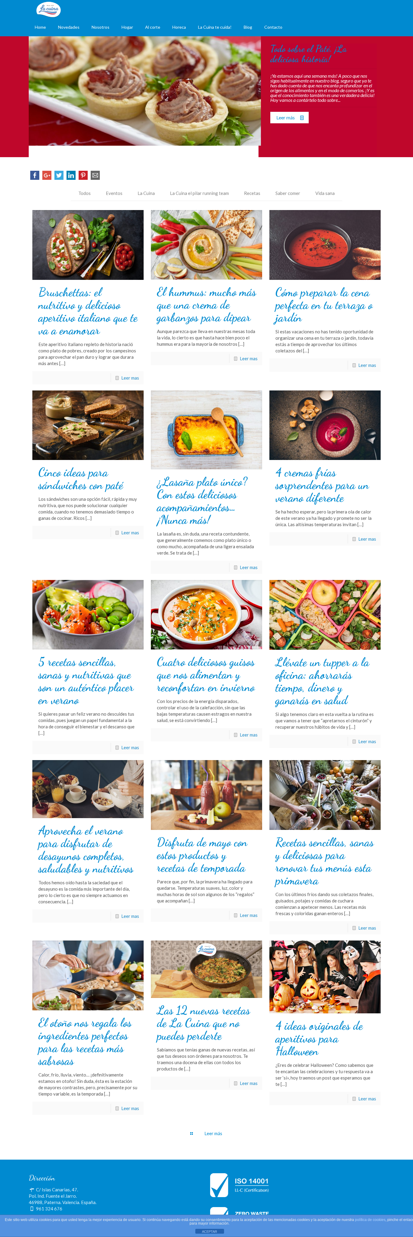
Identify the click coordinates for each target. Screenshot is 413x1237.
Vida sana (325, 193)
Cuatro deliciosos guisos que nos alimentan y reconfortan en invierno (206, 674)
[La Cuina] (48, 9)
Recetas (252, 193)
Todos (84, 193)
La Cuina (146, 193)
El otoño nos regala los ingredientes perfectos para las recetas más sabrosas (85, 1042)
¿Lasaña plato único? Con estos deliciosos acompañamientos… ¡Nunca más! (202, 501)
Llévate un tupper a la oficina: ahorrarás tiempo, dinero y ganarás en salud (322, 681)
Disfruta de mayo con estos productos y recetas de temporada (202, 855)
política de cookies (370, 1220)
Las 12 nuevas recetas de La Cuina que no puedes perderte (203, 1023)
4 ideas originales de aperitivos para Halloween (319, 1038)
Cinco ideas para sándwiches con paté (80, 478)
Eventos (114, 193)
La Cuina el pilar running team (199, 193)
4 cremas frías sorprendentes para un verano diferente (322, 485)
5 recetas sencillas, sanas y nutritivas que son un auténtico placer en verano (86, 681)
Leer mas (130, 377)
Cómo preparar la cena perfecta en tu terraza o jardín (323, 305)
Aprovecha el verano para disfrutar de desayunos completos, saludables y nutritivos (85, 850)
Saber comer (287, 193)
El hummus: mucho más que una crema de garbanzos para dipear (206, 304)
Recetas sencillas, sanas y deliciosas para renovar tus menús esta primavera (324, 861)
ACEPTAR (209, 1231)
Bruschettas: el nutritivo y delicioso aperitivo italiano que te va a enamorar (88, 311)
